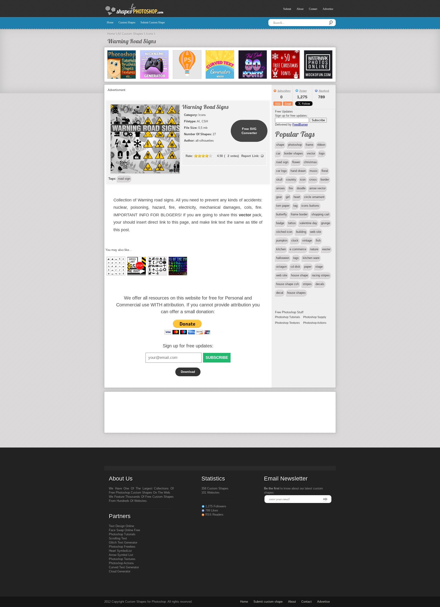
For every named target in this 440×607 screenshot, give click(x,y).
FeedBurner (300, 124)
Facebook (324, 90)
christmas (310, 162)
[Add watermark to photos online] (318, 64)
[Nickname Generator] (154, 64)
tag (295, 205)
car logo (281, 171)
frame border (299, 214)
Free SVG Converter (249, 131)
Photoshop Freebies (122, 546)
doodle (301, 188)
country (291, 179)
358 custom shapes (214, 488)
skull (279, 179)
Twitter (303, 90)
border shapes (293, 153)
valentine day (308, 223)
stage (319, 266)
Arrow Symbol (118, 555)
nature (314, 249)
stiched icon (284, 231)
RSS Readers (214, 514)
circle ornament (314, 197)
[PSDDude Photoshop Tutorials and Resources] (121, 64)
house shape (299, 275)
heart (297, 197)
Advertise (328, 9)
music (314, 171)
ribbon (321, 144)
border (325, 179)
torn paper (282, 205)
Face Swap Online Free (124, 530)
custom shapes (126, 22)
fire (291, 188)
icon (302, 179)
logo (321, 153)
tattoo (292, 223)
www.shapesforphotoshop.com (145, 9)
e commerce (298, 249)
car (278, 153)
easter (326, 249)
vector (311, 153)
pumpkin (281, 240)
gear (279, 197)
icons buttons (310, 205)
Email (288, 103)
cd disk (295, 266)
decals (320, 284)
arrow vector (317, 188)
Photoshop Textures (287, 322)
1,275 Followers (215, 506)
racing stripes (321, 275)
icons (149, 34)
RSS (277, 103)
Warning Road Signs (131, 41)
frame (309, 144)
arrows (280, 188)
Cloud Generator (119, 571)
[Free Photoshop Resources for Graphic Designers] (187, 64)
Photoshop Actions (314, 322)
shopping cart (320, 214)
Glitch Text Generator (123, 542)
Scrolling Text (118, 538)
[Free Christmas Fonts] (285, 64)
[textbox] (302, 22)
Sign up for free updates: (188, 345)
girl (288, 197)
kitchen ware (311, 258)
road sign (282, 162)
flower (296, 162)
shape (280, 144)
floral (325, 171)
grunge (325, 223)
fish (318, 240)
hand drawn (298, 171)
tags (296, 258)
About (300, 9)
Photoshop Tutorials (287, 317)
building (301, 231)
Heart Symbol (118, 550)
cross (313, 179)
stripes (307, 284)
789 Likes (211, 510)
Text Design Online (121, 526)
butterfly (281, 214)
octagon (281, 266)
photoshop (295, 144)
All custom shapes (130, 34)
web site (315, 231)
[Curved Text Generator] (220, 64)
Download (188, 372)
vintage (307, 240)
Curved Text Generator (124, 567)
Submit (287, 9)
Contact (313, 9)
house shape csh (287, 284)
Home (110, 22)
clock (294, 240)
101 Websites (210, 492)
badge (280, 223)
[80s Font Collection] (252, 64)
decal (279, 292)
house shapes (296, 292)
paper (307, 266)
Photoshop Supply (314, 317)
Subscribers (284, 90)
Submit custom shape (152, 22)
